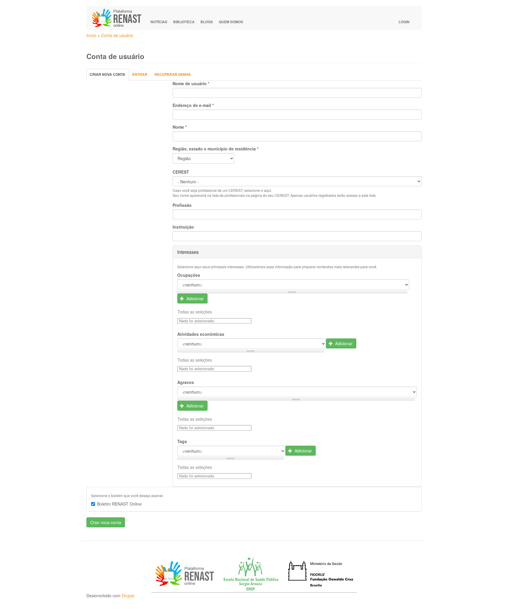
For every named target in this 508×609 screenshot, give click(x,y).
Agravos (185, 382)
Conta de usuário (117, 35)
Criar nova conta (109, 76)
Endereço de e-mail (193, 105)
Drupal (128, 595)
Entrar (139, 74)
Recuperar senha (172, 74)
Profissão (182, 205)
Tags (182, 441)
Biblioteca (184, 21)
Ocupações (188, 275)
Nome (180, 127)
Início (91, 35)
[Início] (119, 18)
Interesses (188, 252)
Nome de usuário (191, 83)
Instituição (183, 227)
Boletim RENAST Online (119, 504)
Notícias (159, 21)
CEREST (181, 172)
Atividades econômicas (200, 334)
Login (404, 21)
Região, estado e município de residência (215, 149)
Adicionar (194, 298)
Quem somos (231, 21)
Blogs (206, 21)
